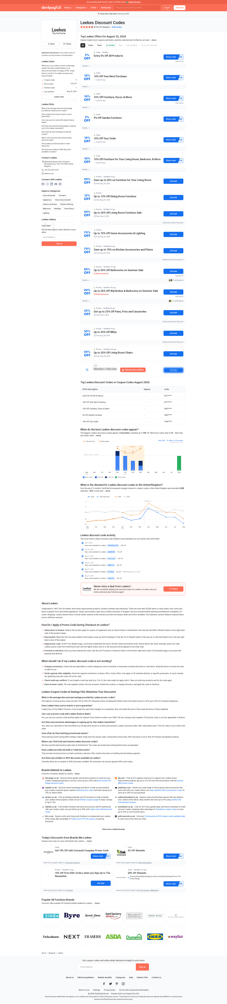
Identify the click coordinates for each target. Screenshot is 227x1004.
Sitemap (96, 990)
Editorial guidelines (85, 977)
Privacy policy (109, 990)
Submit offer (142, 977)
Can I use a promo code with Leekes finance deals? (58, 121)
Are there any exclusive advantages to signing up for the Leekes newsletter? (59, 127)
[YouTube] (55, 183)
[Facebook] (43, 183)
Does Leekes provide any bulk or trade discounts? (56, 145)
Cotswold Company (72, 863)
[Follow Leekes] (173, 589)
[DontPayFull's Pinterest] (117, 983)
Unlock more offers (134, 370)
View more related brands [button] (113, 829)
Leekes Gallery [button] (49, 219)
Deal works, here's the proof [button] (173, 223)
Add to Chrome (135, 2)
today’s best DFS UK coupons (83, 819)
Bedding (57, 209)
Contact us (156, 977)
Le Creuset (69, 890)
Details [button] (84, 66)
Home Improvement (63, 200)
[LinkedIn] (51, 183)
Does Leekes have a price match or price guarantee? (57, 115)
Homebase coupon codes (166, 809)
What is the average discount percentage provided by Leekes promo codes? (57, 109)
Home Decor (69, 209)
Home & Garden (49, 195)
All (83, 46)
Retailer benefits (105, 977)
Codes (91, 46)
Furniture (62, 195)
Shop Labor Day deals (108, 14)
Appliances (47, 200)
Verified (111, 46)
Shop (52, 44)
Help (131, 977)
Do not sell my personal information (134, 990)
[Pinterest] (60, 183)
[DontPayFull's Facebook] (104, 983)
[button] (81, 27)
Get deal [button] (173, 181)
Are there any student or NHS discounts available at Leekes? (56, 151)
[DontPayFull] (51, 7)
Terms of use (83, 990)
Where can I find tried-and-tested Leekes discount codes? (57, 139)
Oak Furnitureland (144, 863)
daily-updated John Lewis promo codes (166, 790)
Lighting (46, 213)
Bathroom (47, 209)
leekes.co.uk (49, 173)
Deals (100, 46)
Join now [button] (179, 8)
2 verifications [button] (178, 280)
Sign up (59, 244)
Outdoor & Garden (50, 204)
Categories (120, 977)
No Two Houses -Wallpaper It (148, 890)
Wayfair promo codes (85, 790)
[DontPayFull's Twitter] (110, 983)
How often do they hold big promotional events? (56, 133)
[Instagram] (47, 183)
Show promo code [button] (171, 57)
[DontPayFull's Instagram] (123, 983)
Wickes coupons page (89, 800)
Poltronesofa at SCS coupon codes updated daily (164, 816)
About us (70, 977)
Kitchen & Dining (67, 204)
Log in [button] (167, 8)
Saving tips (106, 8)
